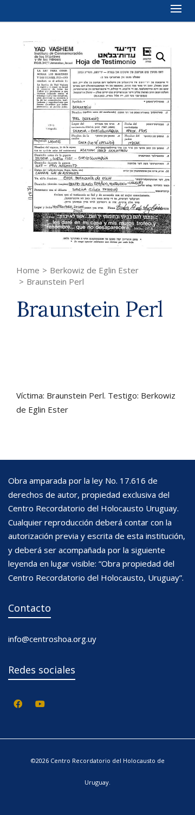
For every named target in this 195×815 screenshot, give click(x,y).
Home (28, 270)
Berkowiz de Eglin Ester (94, 270)
